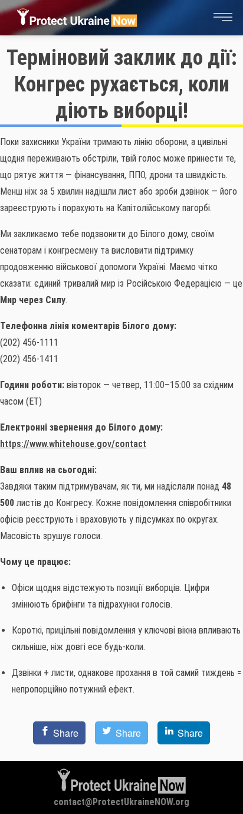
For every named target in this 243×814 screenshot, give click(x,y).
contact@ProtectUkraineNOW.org (121, 802)
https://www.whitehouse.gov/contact (73, 443)
